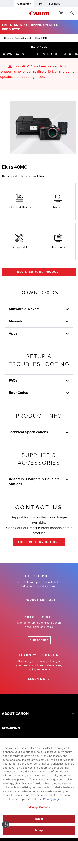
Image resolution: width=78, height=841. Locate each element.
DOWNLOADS (13, 54)
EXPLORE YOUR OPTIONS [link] (39, 542)
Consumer (24, 3)
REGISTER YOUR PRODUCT (39, 272)
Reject (39, 818)
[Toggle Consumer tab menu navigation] (6, 13)
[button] (67, 479)
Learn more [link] (39, 679)
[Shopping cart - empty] (61, 13)
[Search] (72, 13)
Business (54, 3)
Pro (40, 3)
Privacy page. (52, 799)
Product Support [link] (39, 600)
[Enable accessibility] (5, 824)
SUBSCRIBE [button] (39, 640)
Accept (39, 830)
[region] (39, 788)
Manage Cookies (39, 807)
